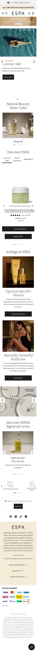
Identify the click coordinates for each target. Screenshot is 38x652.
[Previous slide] (2, 61)
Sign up (18, 506)
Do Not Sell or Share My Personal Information (18, 558)
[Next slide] (34, 61)
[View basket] (33, 13)
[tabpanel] (18, 206)
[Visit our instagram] (15, 516)
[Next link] (32, 128)
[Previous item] (3, 205)
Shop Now (8, 77)
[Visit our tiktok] (20, 516)
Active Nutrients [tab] (17, 159)
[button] (32, 647)
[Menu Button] (2, 13)
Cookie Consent (18, 555)
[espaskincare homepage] (18, 13)
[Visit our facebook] (10, 516)
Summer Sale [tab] (7, 159)
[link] (29, 13)
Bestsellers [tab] (28, 159)
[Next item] (32, 205)
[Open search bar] (6, 13)
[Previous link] (3, 128)
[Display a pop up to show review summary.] (29, 215)
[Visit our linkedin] (25, 516)
